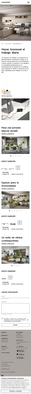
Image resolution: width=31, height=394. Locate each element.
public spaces (5, 341)
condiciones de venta (7, 362)
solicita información (17, 174)
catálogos (18, 334)
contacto (3, 349)
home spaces (5, 340)
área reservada (6, 366)
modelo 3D (5, 174)
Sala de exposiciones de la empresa (22, 342)
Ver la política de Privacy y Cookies (17, 387)
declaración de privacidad (12, 321)
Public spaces (8, 43)
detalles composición (8, 133)
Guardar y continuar (15, 391)
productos (4, 335)
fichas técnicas (19, 335)
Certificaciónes (19, 337)
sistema (4, 332)
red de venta (5, 352)
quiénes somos (5, 348)
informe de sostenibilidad (8, 372)
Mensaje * (4, 301)
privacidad (4, 364)
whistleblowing (5, 369)
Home (3, 43)
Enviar (15, 325)
